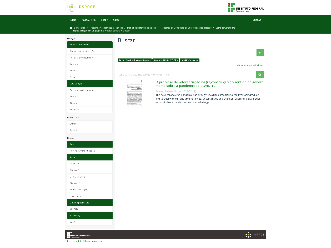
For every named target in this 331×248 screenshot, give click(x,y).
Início (73, 19)
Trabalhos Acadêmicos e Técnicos (106, 27)
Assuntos (74, 77)
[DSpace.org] (254, 235)
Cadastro (74, 130)
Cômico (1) (75, 170)
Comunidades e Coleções (83, 51)
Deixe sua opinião (93, 240)
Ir (260, 52)
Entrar (73, 123)
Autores (74, 64)
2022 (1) (74, 209)
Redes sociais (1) (78, 189)
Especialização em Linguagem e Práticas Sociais (96, 30)
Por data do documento (82, 57)
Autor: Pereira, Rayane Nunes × (135, 60)
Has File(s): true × (189, 60)
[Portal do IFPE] (246, 7)
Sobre (104, 19)
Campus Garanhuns (225, 27)
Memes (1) (75, 183)
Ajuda (116, 19)
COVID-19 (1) (76, 163)
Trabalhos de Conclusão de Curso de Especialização (186, 27)
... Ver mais (75, 196)
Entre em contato (73, 240)
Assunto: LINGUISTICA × (166, 60)
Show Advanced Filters (250, 65)
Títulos (73, 70)
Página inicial (79, 27)
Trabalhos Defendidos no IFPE (141, 27)
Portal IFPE (89, 19)
